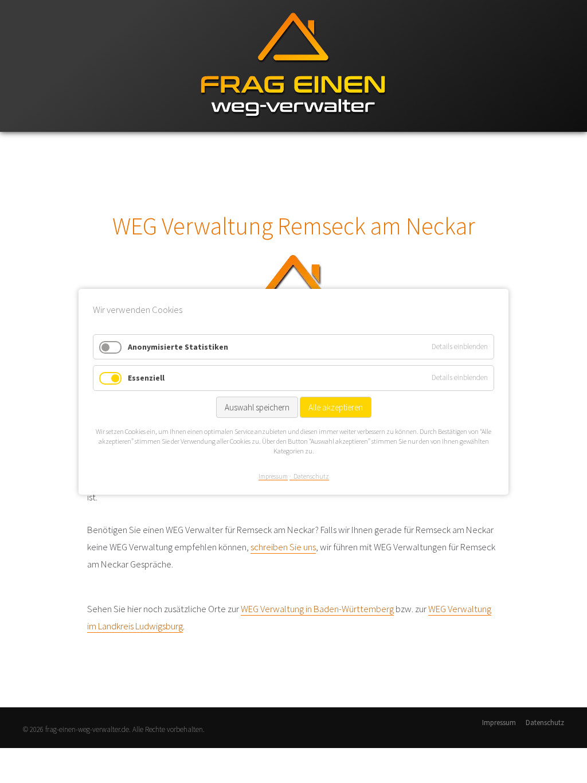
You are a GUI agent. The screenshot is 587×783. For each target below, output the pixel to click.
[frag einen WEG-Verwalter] (293, 129)
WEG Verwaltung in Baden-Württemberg (317, 608)
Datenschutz (545, 722)
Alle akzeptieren (335, 407)
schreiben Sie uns (283, 547)
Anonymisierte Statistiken (178, 346)
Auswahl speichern (257, 407)
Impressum (499, 722)
